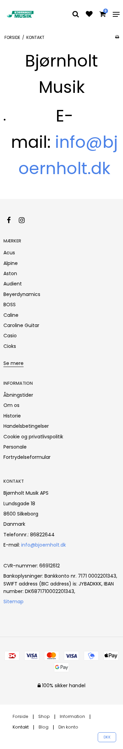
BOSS (9, 304)
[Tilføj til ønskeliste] (89, 14)
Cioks (9, 346)
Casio (10, 335)
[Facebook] (12, 220)
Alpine (10, 263)
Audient (12, 283)
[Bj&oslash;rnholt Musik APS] (20, 14)
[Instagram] (25, 220)
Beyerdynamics (21, 294)
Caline (10, 315)
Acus (9, 252)
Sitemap (13, 601)
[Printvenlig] (117, 37)
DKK (107, 737)
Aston (10, 273)
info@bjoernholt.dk (43, 544)
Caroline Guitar (21, 325)
